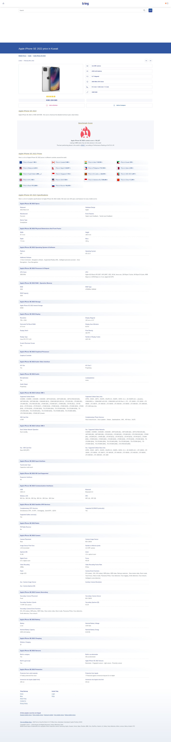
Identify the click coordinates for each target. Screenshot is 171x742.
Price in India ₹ (95, 162)
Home (21, 694)
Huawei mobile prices (26, 715)
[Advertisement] (85, 28)
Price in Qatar (126, 168)
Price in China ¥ (127, 179)
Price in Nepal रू (63, 168)
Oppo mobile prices (38, 715)
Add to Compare (121, 105)
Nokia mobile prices (70, 715)
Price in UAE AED (128, 174)
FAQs (53, 696)
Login (53, 694)
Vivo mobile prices (59, 715)
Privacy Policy (24, 703)
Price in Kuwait (126, 162)
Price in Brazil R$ (30, 185)
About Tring (23, 698)
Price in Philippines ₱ (97, 168)
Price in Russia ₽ (63, 185)
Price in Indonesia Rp (98, 179)
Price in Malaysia (30, 168)
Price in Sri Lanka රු (97, 174)
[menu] (168, 3)
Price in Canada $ (62, 162)
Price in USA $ (61, 179)
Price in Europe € (30, 162)
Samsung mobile (48, 715)
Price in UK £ (29, 179)
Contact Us (23, 701)
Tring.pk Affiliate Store (26, 722)
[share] (3, 3)
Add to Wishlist (53, 105)
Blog (21, 696)
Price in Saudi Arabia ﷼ (32, 174)
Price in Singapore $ (63, 174)
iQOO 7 (83, 145)
